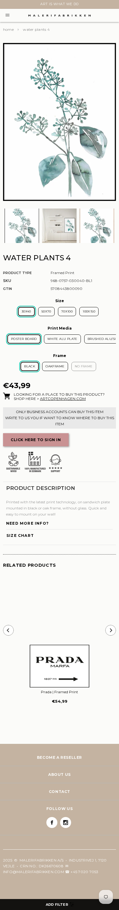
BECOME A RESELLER (59, 757)
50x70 (46, 311)
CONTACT (59, 791)
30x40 (26, 311)
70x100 (67, 311)
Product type (17, 273)
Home (8, 29)
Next (7, 5)
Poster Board (24, 339)
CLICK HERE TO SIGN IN (36, 439)
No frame (84, 366)
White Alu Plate (62, 339)
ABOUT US (59, 774)
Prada (59, 692)
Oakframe (54, 366)
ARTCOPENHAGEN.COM (63, 398)
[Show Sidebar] (59, 904)
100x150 (89, 311)
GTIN (7, 289)
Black (29, 366)
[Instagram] (65, 822)
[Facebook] (51, 822)
